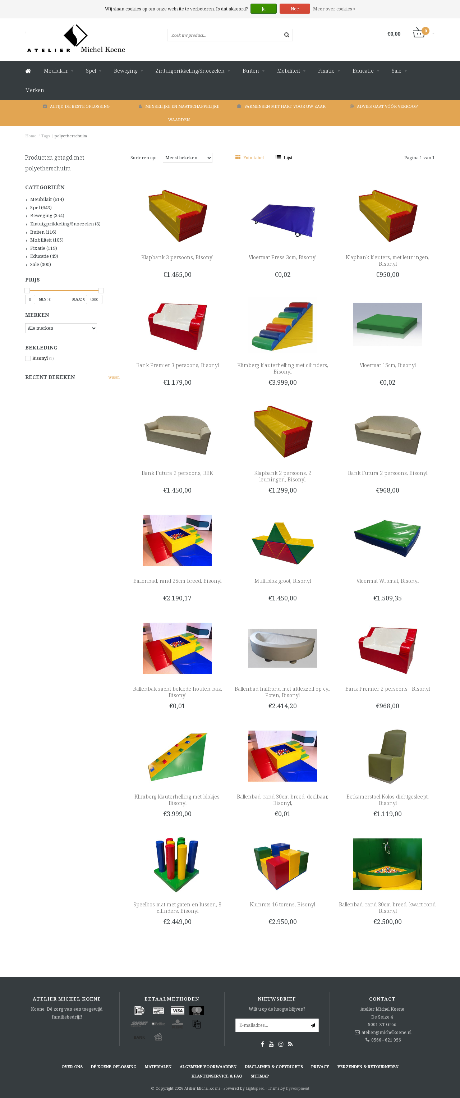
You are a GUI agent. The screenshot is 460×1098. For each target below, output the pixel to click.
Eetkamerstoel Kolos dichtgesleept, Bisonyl (387, 799)
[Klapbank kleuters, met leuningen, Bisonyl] (387, 216)
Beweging (126, 70)
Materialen (158, 1066)
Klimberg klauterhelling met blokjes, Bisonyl (177, 799)
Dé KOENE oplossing (114, 1066)
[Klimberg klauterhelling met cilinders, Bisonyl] (282, 324)
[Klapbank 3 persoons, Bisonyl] (177, 216)
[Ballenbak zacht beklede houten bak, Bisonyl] (177, 648)
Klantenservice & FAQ (217, 1076)
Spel (91, 70)
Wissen (114, 377)
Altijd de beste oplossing (80, 106)
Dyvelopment (297, 1088)
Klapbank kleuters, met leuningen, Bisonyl (387, 260)
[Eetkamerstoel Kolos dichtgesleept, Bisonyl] (387, 755)
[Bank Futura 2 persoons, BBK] (177, 432)
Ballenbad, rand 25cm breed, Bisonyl (177, 580)
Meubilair (56, 70)
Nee (295, 9)
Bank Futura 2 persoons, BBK (177, 473)
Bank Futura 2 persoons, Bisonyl (387, 473)
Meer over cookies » (334, 9)
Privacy (320, 1066)
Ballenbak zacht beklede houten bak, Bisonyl (177, 692)
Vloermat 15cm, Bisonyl (388, 365)
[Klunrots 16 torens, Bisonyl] (282, 863)
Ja (264, 9)
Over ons (72, 1066)
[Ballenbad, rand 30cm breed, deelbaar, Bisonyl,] (282, 755)
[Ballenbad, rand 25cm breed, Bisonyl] (177, 540)
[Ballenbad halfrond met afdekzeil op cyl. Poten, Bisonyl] (282, 648)
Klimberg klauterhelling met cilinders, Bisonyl (282, 368)
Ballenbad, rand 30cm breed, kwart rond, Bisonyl (388, 907)
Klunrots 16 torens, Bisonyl (282, 904)
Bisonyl (43, 358)
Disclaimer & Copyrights (274, 1066)
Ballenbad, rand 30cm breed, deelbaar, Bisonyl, (282, 799)
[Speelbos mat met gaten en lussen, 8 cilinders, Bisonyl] (177, 863)
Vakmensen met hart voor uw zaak (285, 106)
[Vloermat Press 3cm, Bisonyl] (282, 216)
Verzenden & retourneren (368, 1066)
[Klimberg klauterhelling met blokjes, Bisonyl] (177, 755)
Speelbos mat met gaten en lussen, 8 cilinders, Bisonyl (177, 907)
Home (31, 135)
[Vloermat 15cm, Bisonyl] (387, 324)
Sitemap (259, 1076)
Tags (45, 135)
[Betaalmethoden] (139, 1010)
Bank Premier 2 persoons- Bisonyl (387, 688)
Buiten (251, 70)
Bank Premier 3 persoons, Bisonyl (177, 365)
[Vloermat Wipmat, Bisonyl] (387, 540)
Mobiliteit (288, 70)
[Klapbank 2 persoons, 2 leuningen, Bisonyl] (282, 432)
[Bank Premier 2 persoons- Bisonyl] (387, 648)
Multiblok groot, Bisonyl (282, 580)
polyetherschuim (71, 135)
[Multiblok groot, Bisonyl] (282, 540)
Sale (396, 70)
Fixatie (326, 70)
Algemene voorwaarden (208, 1066)
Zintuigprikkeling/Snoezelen (190, 70)
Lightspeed (255, 1088)
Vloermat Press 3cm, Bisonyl (283, 257)
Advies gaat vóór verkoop (387, 106)
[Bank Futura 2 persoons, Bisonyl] (387, 432)
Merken (34, 90)
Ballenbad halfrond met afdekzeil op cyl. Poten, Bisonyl (283, 692)
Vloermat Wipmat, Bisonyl (387, 580)
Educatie (363, 70)
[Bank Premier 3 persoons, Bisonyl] (177, 324)
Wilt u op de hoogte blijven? (277, 1009)
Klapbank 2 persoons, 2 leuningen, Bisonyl (282, 476)
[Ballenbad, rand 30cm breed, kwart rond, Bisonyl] (387, 863)
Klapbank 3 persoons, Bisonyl (177, 257)
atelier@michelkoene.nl (386, 1032)
